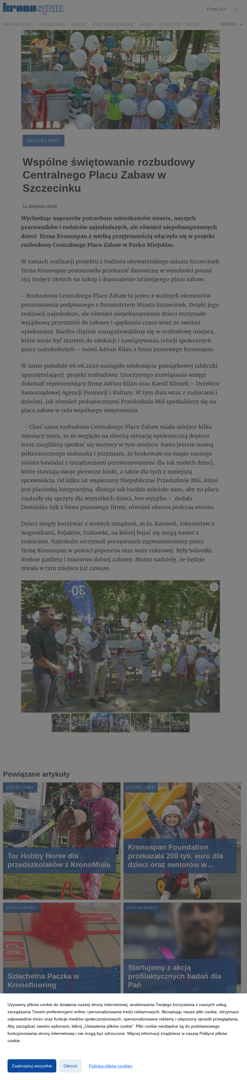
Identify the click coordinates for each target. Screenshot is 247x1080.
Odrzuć (70, 1065)
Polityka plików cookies (110, 1065)
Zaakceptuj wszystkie (32, 1065)
